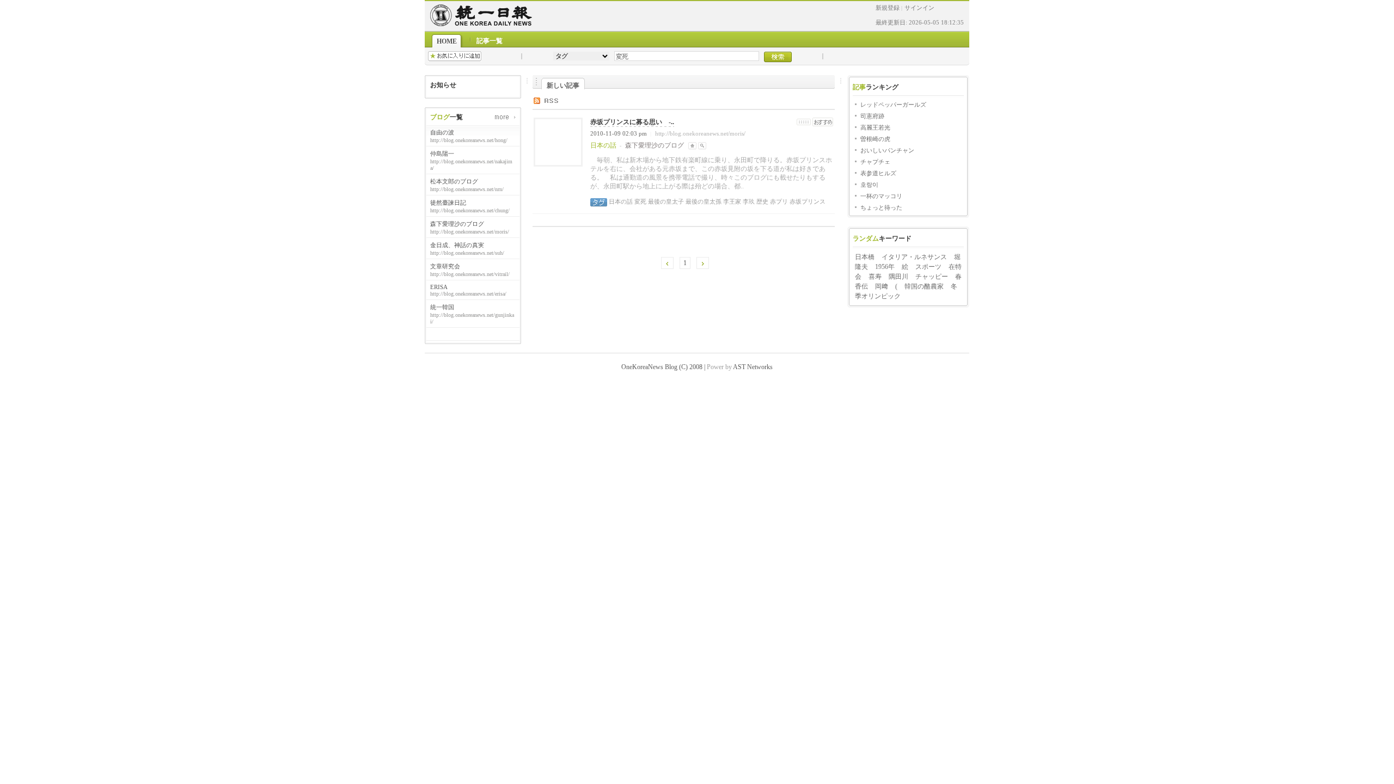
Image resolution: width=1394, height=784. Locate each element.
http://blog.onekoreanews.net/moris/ (700, 133)
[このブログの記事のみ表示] (702, 145)
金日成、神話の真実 (457, 245)
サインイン (919, 7)
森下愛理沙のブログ (457, 223)
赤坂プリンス (807, 201)
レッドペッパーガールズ (893, 104)
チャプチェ (875, 161)
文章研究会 (445, 266)
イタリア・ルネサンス (914, 257)
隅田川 (898, 276)
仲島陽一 (442, 153)
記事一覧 (489, 41)
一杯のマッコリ (881, 196)
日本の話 (621, 201)
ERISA (439, 287)
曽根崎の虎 (875, 139)
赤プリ (778, 201)
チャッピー (931, 276)
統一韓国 (442, 307)
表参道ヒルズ (878, 173)
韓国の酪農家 (924, 286)
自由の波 (442, 132)
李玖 (748, 201)
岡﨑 (881, 286)
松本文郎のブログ (454, 181)
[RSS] (554, 100)
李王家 (731, 201)
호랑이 (869, 184)
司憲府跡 (872, 116)
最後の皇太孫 (703, 201)
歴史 (761, 201)
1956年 (885, 267)
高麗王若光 (875, 127)
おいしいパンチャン (887, 150)
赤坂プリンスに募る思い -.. (632, 122)
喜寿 (875, 276)
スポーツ (928, 267)
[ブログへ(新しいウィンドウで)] (692, 145)
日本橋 (865, 257)
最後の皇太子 (665, 201)
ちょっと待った (881, 207)
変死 (639, 201)
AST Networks (753, 367)
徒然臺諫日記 (448, 202)
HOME (447, 41)
